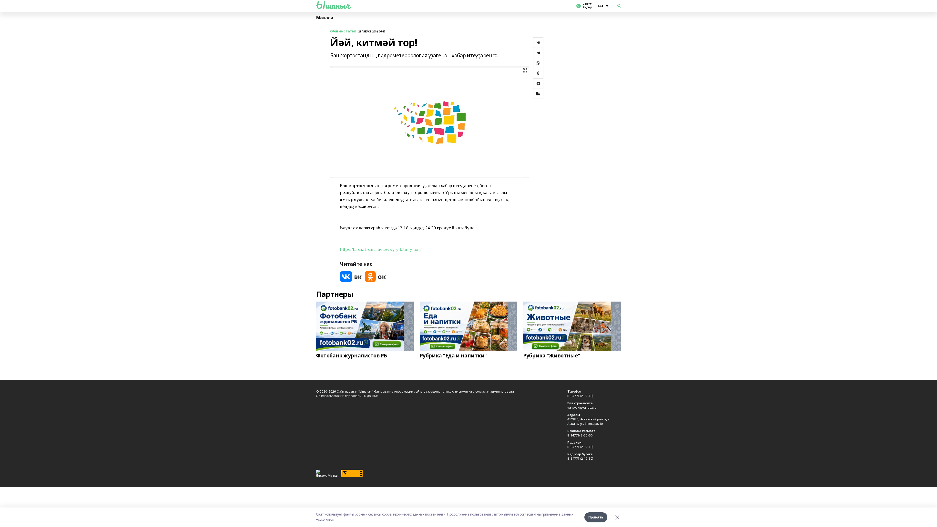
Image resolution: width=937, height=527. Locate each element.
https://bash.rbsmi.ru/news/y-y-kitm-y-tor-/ (381, 249)
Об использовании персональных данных (347, 396)
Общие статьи (343, 31)
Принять (595, 517)
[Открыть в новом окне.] (351, 276)
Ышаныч (333, 5)
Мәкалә (324, 17)
